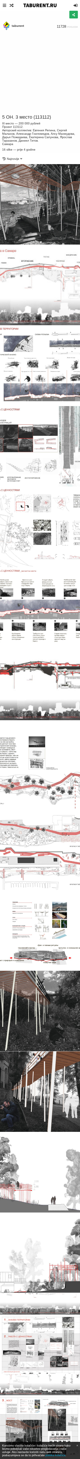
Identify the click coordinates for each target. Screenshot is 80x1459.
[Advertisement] (40, 72)
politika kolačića (55, 1455)
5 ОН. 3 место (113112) (26, 117)
